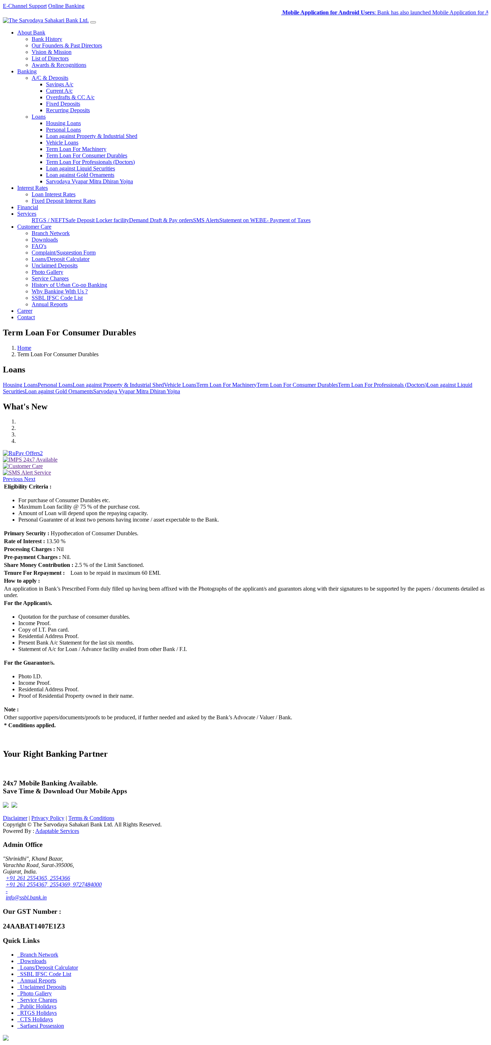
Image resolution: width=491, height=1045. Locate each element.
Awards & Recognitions (59, 65)
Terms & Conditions (91, 818)
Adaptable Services (57, 831)
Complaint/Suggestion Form (64, 252)
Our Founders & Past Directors (67, 45)
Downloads (45, 240)
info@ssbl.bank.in (26, 897)
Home (24, 348)
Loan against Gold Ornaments (80, 175)
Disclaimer (15, 818)
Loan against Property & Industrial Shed (91, 136)
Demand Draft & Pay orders (161, 220)
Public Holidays (36, 1006)
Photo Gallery (47, 272)
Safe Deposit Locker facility (97, 220)
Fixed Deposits (63, 104)
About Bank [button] (31, 32)
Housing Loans (63, 123)
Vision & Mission (52, 52)
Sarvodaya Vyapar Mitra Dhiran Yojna (89, 181)
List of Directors (50, 58)
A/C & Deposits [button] (50, 78)
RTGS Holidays (37, 1013)
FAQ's (39, 246)
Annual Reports (50, 304)
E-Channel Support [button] (25, 6)
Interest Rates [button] (32, 188)
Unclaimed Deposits (55, 265)
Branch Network (51, 233)
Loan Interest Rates (53, 194)
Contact (26, 317)
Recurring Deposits (68, 110)
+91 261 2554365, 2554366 (38, 878)
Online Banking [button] (66, 6)
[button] (13, 479)
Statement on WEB (241, 220)
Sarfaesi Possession (40, 1026)
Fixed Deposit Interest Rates (64, 201)
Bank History (47, 39)
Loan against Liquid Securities (80, 168)
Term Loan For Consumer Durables (86, 155)
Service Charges (50, 278)
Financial (27, 207)
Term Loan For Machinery (76, 149)
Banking (27, 71)
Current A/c (59, 91)
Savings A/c (59, 84)
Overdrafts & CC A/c (70, 97)
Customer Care (34, 227)
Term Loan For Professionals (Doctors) (90, 162)
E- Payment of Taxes (287, 220)
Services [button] (26, 214)
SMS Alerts (206, 220)
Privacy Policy (47, 818)
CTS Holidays (35, 1019)
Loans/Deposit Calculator (61, 259)
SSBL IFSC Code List (57, 298)
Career (24, 311)
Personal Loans (63, 130)
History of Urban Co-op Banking (69, 285)
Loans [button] (39, 117)
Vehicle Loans (62, 142)
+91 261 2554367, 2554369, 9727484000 (54, 884)
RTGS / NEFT (48, 220)
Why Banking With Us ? (60, 291)
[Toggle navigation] (93, 22)
